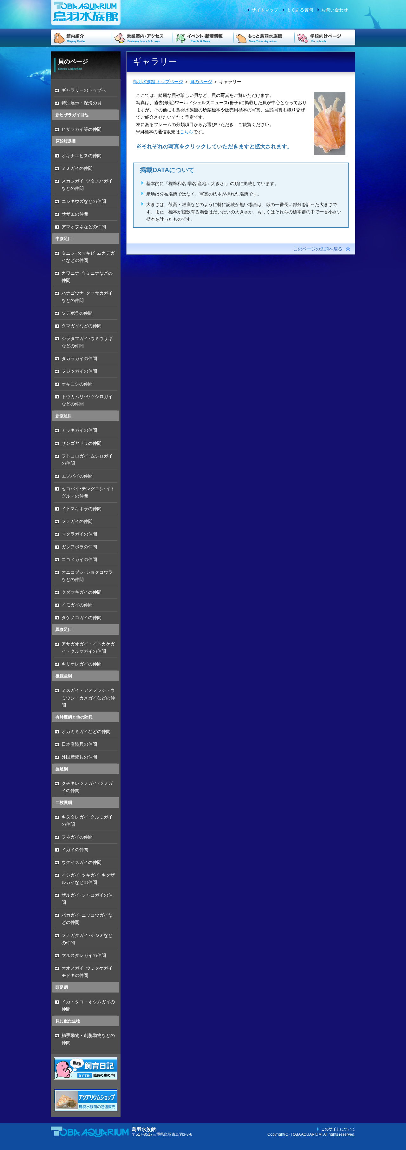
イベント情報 (203, 37)
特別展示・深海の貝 (82, 102)
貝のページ (201, 81)
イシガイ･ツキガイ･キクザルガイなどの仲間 (88, 879)
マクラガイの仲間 (79, 534)
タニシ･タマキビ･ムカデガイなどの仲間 (88, 257)
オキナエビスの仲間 (82, 155)
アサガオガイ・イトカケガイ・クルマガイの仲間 (88, 647)
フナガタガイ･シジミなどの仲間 (87, 939)
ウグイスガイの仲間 (82, 862)
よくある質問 (299, 9)
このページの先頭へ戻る (317, 248)
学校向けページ (324, 37)
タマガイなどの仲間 (82, 325)
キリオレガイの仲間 (82, 663)
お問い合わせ (334, 9)
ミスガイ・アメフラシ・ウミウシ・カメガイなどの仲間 (88, 697)
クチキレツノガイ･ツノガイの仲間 (87, 787)
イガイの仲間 (75, 849)
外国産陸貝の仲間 (79, 756)
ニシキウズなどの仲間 (84, 201)
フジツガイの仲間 (79, 371)
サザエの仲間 (75, 214)
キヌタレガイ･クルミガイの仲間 (87, 820)
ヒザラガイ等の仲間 (82, 129)
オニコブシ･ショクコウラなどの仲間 (87, 576)
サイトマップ (265, 9)
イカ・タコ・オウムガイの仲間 (88, 1005)
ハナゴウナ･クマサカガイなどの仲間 (87, 297)
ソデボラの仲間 (77, 313)
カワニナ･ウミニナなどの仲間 (87, 277)
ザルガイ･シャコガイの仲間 (87, 899)
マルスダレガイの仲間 (84, 955)
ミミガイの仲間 (77, 168)
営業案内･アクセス (142, 37)
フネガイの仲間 (77, 836)
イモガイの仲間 (77, 604)
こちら (186, 131)
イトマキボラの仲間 (82, 508)
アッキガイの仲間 (79, 430)
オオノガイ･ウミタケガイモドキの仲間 (87, 972)
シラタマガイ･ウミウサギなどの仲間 (87, 342)
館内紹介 (81, 37)
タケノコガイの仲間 (82, 617)
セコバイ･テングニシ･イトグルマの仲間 (88, 492)
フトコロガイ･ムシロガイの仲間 (87, 459)
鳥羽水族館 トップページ (158, 81)
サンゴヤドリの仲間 (82, 443)
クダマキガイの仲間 (82, 592)
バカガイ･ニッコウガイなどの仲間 (87, 919)
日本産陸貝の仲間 (79, 744)
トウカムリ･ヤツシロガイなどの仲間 (87, 400)
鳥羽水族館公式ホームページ (86, 12)
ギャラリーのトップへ (84, 90)
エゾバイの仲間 (77, 475)
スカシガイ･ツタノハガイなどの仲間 (87, 184)
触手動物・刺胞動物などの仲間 (88, 1039)
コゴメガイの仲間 (79, 559)
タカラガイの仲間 (79, 358)
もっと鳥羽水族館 (263, 37)
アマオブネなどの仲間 (84, 226)
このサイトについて (338, 1129)
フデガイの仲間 (77, 521)
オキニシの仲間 (77, 383)
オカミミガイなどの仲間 (86, 731)
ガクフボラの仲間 (79, 546)
